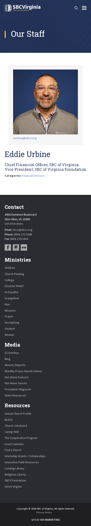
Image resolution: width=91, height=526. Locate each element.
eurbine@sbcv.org (25, 138)
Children (10, 268)
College (9, 280)
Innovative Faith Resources (22, 462)
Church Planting (14, 274)
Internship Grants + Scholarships (25, 456)
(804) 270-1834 (19, 239)
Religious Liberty (15, 474)
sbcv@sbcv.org (22, 230)
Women (9, 335)
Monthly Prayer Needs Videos (23, 371)
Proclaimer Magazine (18, 389)
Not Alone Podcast (16, 377)
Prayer (9, 316)
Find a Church (13, 450)
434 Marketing (50, 519)
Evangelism (12, 298)
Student (10, 329)
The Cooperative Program (21, 438)
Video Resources (15, 395)
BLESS (9, 420)
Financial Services (33, 176)
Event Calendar (14, 444)
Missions (10, 310)
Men (7, 304)
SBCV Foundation (15, 480)
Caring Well (12, 432)
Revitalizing (12, 322)
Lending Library (14, 468)
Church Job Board (16, 426)
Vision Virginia (13, 486)
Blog (7, 359)
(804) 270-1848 (23, 234)
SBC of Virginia (22, 8)
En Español (11, 292)
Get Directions (14, 223)
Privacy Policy (44, 512)
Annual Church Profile (18, 413)
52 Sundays (12, 353)
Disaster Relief (14, 286)
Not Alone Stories (16, 383)
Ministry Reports (15, 365)
